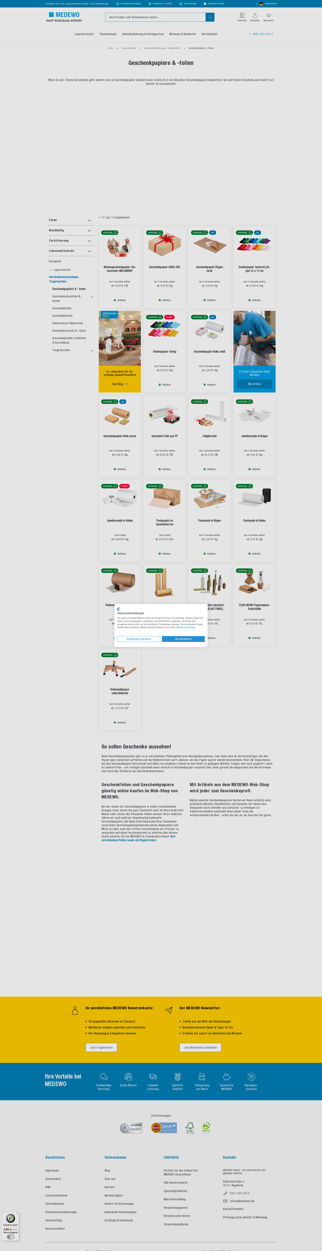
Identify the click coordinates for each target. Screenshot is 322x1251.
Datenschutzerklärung (185, 627)
